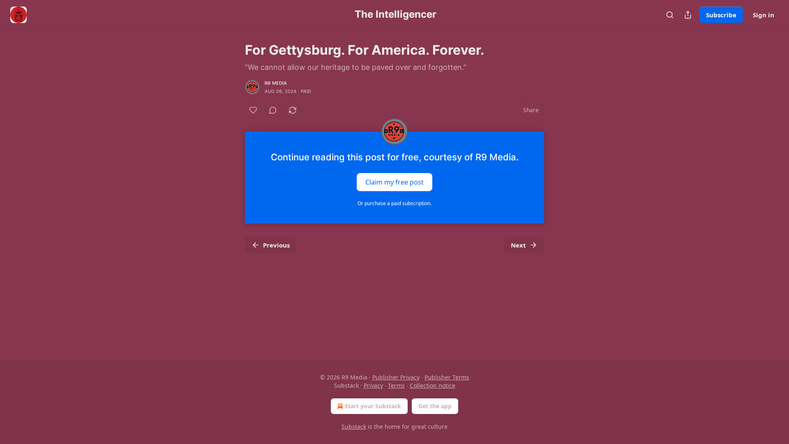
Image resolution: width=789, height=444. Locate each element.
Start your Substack (373, 406)
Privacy (373, 385)
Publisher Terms (446, 377)
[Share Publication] (688, 15)
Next (518, 245)
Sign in (763, 15)
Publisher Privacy (396, 377)
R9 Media (276, 83)
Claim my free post (394, 182)
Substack (353, 426)
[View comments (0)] (273, 110)
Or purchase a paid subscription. (394, 203)
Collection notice (432, 385)
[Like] (253, 110)
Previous (276, 245)
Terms (396, 385)
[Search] (670, 15)
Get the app (435, 406)
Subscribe (721, 15)
